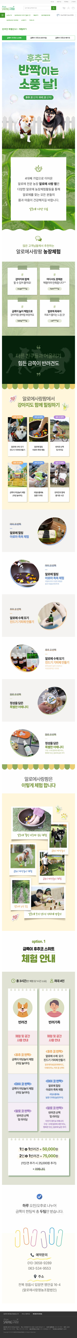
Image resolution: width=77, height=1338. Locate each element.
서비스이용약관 (26, 1314)
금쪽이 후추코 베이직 (62, 38)
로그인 (52, 1)
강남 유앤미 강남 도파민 (67, 15)
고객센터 (73, 1)
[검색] (53, 8)
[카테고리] (2, 15)
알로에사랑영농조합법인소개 (11, 1314)
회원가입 (59, 1)
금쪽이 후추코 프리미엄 (38, 38)
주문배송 (66, 1)
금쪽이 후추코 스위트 (14, 38)
